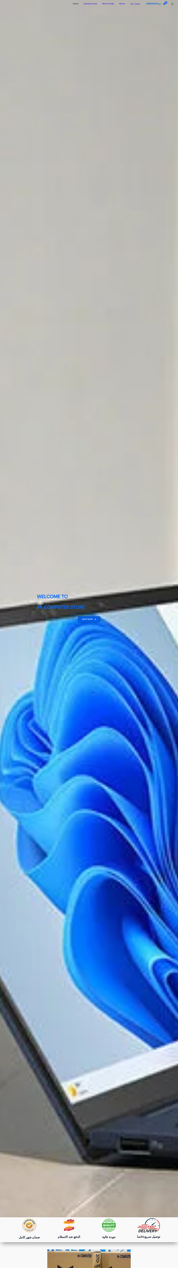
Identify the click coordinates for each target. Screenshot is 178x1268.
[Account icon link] (172, 3)
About (122, 3)
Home (75, 3)
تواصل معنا (135, 3)
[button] (89, 619)
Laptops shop (90, 3)
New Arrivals (108, 3)
